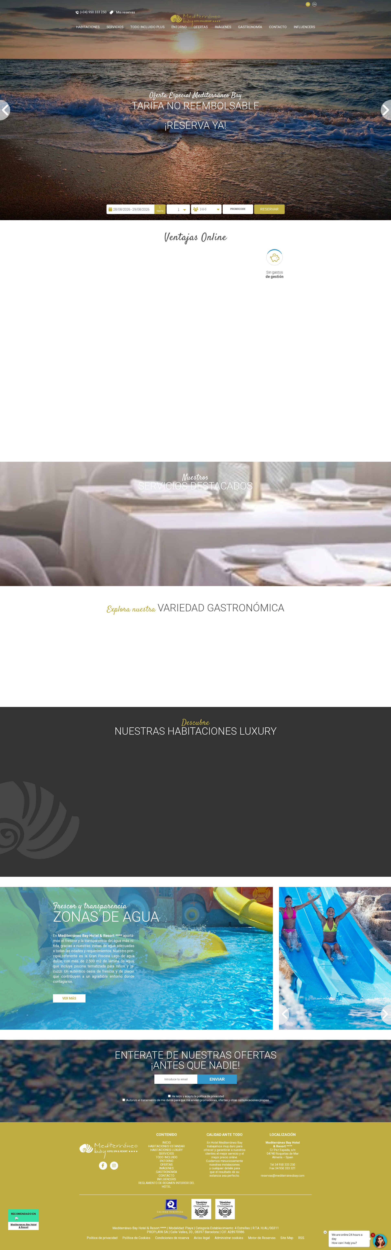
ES (308, 4)
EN (314, 4)
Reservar (269, 1239)
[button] (10, 625)
